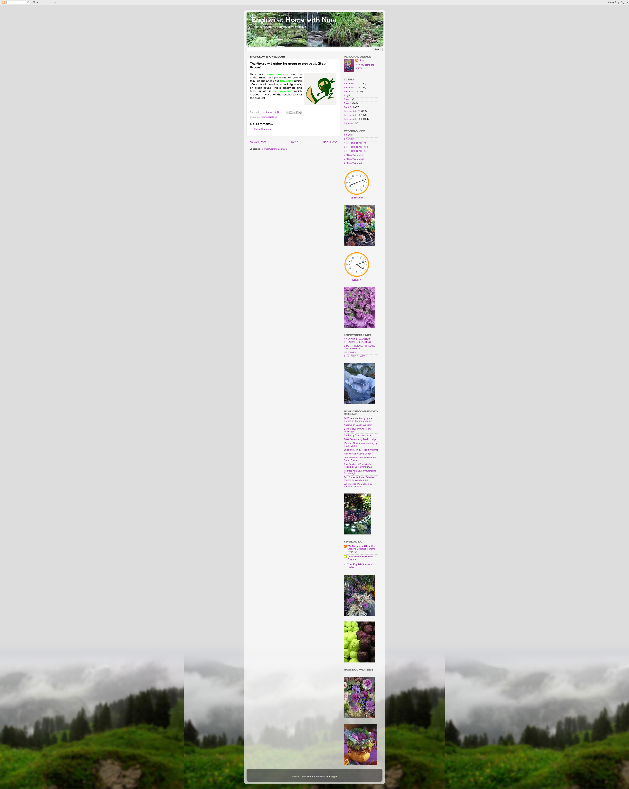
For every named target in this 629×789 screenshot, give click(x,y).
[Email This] (288, 112)
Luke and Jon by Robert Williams (361, 450)
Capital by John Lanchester (358, 435)
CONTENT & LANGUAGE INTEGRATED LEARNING (357, 340)
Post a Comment (262, 129)
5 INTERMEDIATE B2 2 (356, 151)
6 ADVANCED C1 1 (354, 155)
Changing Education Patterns (361, 549)
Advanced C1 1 (352, 83)
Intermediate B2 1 (353, 115)
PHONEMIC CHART (354, 356)
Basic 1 (348, 99)
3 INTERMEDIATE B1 (355, 143)
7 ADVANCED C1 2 (354, 159)
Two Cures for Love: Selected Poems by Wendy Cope (359, 478)
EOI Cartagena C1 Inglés (361, 546)
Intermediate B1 (269, 117)
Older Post (329, 142)
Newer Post (258, 142)
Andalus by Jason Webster (358, 425)
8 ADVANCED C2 (353, 163)
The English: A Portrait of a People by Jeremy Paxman (358, 465)
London (356, 280)
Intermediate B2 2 (353, 119)
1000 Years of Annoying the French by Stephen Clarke (358, 419)
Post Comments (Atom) (276, 149)
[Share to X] (294, 112)
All (345, 95)
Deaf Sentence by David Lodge (360, 439)
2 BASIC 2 (349, 139)
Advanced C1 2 (352, 87)
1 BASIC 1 (349, 135)
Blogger (333, 776)
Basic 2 (348, 103)
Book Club (349, 107)
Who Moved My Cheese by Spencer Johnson (358, 485)
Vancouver (357, 198)
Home (294, 142)
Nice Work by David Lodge (358, 454)
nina (361, 60)
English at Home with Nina (293, 19)
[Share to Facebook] (297, 112)
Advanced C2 (351, 91)
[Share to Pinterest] (300, 112)
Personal (348, 123)
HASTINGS (350, 352)
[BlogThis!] (291, 112)
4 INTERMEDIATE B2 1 (356, 147)
